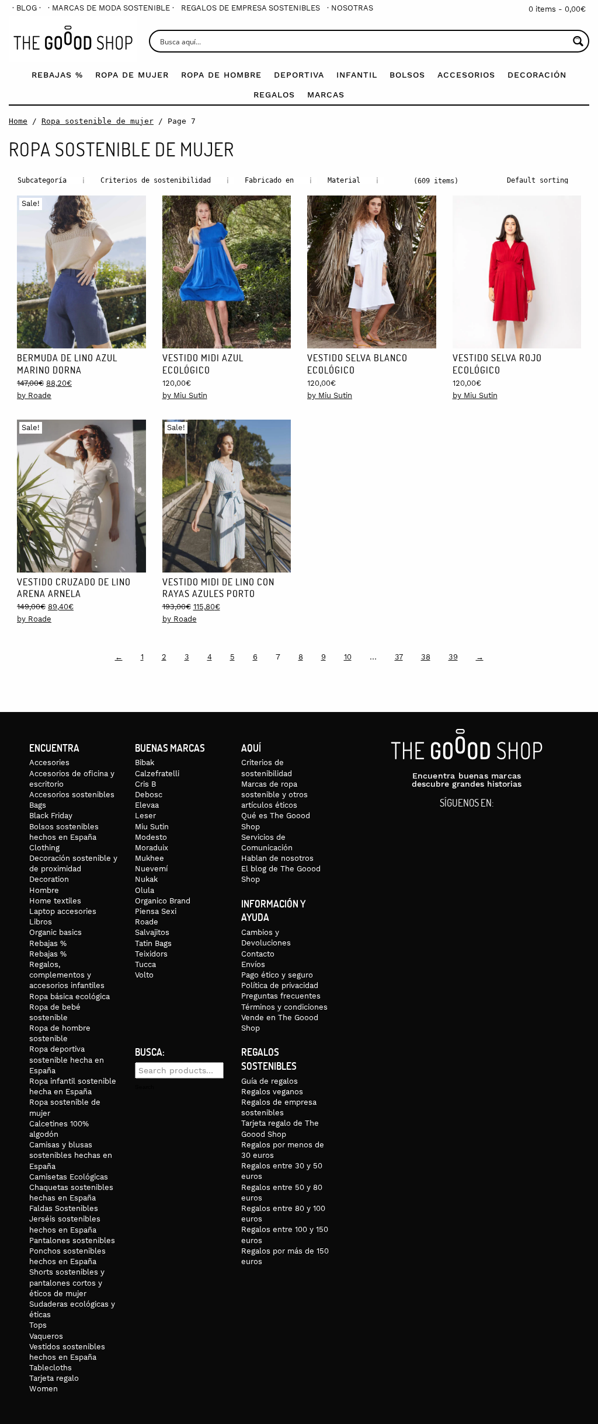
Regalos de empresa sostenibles (250, 8)
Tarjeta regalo (54, 1378)
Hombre (44, 890)
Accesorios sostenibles (71, 794)
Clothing (44, 847)
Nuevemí (151, 868)
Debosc (148, 794)
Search (144, 1087)
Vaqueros (46, 1336)
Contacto (257, 954)
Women (43, 1388)
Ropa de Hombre (221, 74)
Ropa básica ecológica (69, 996)
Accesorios (466, 74)
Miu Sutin (152, 826)
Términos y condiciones (284, 1007)
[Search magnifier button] (578, 41)
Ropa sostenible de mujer (97, 121)
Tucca (145, 964)
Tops (38, 1325)
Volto (144, 975)
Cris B (145, 784)
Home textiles (55, 900)
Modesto (151, 837)
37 (399, 656)
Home (18, 121)
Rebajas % (57, 74)
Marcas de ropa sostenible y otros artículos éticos (274, 794)
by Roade (34, 395)
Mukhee (149, 858)
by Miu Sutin (184, 395)
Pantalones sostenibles (72, 1240)
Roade (146, 921)
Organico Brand (162, 900)
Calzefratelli (157, 773)
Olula (144, 890)
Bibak (144, 762)
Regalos (274, 94)
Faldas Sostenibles (63, 1208)
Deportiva (299, 74)
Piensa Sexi (155, 911)
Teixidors (151, 954)
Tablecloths (50, 1367)
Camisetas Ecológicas (68, 1176)
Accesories (49, 762)
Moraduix (151, 847)
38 (425, 656)
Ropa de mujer (132, 74)
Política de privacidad (279, 985)
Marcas (326, 94)
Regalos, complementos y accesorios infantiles (67, 975)
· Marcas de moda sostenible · (111, 8)
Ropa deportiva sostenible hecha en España (66, 1059)
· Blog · (26, 8)
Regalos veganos (272, 1091)
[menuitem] (26, 8)
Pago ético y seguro (277, 975)
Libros (40, 921)
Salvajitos (152, 932)
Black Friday (50, 815)
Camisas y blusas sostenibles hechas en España (70, 1155)
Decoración (536, 74)
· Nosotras (350, 8)
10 (348, 656)
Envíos (253, 964)
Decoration (49, 879)
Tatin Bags (153, 943)
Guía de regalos (269, 1081)
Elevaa (147, 805)
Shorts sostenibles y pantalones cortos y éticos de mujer (67, 1282)
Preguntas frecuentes (281, 996)
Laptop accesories (62, 911)
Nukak (146, 879)
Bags (37, 805)
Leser (145, 815)
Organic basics (55, 932)
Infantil (356, 74)
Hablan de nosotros (277, 858)
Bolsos (407, 74)
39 (453, 656)
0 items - (557, 9)
